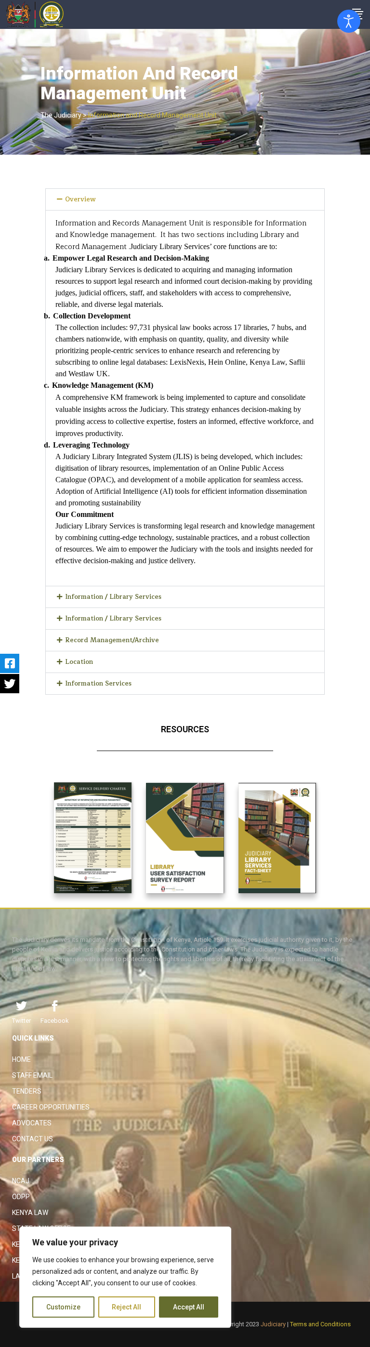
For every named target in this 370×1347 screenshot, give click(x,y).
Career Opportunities (51, 1107)
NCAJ (20, 1181)
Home (21, 1059)
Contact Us (32, 1139)
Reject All (126, 1307)
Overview (80, 199)
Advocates (32, 1123)
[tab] (185, 199)
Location (79, 662)
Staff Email (32, 1075)
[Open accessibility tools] (348, 21)
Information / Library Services (113, 597)
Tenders (26, 1091)
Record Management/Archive (112, 640)
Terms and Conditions (320, 1324)
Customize (63, 1307)
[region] (125, 1277)
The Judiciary (60, 115)
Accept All (188, 1307)
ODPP (21, 1197)
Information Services (98, 683)
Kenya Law (30, 1212)
